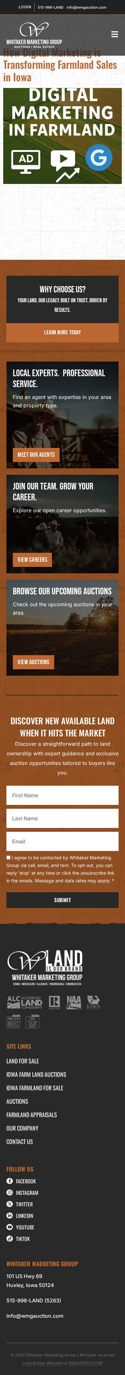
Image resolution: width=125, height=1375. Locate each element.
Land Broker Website (42, 1363)
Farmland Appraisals (31, 1114)
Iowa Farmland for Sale (34, 1088)
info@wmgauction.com (34, 1316)
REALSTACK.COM (86, 1363)
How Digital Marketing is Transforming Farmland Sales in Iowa (60, 64)
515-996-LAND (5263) (33, 1300)
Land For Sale (22, 1061)
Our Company (22, 1128)
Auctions (17, 1101)
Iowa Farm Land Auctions (36, 1074)
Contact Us (19, 1141)
